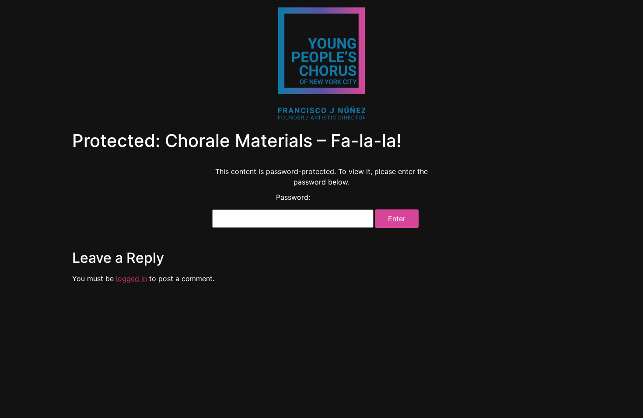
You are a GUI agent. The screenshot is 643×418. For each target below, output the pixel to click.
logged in (131, 278)
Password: (293, 198)
